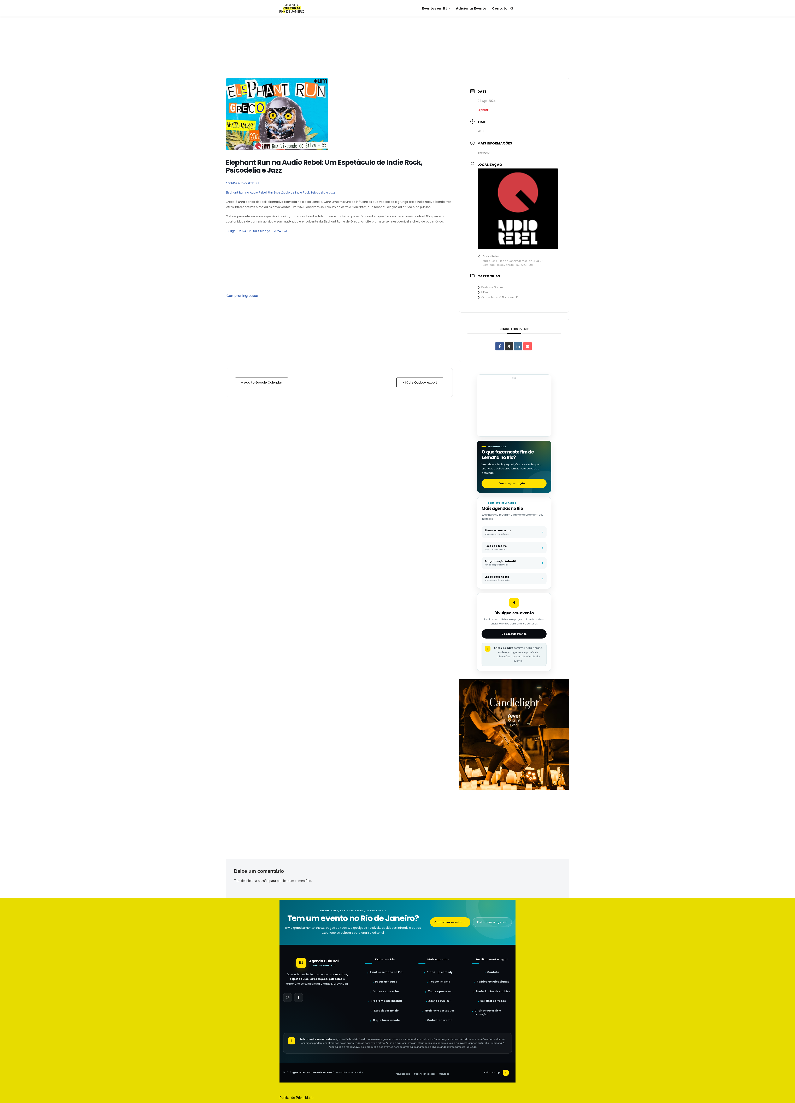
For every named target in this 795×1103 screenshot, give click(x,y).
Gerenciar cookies (424, 1073)
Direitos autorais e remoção (488, 1012)
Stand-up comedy (440, 972)
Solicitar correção (493, 1001)
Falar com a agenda (492, 922)
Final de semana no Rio (386, 972)
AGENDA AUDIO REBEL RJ (242, 183)
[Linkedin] (518, 346)
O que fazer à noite (386, 1020)
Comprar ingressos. (242, 295)
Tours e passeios (440, 991)
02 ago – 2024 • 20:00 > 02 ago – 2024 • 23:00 (258, 231)
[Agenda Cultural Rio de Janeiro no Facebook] (298, 997)
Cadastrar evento (514, 634)
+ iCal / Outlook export (419, 382)
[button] (449, 8)
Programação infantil (386, 1001)
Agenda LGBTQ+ (439, 1001)
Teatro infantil (439, 981)
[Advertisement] (397, 47)
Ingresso (484, 152)
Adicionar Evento (471, 8)
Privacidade (403, 1073)
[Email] (527, 346)
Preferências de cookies (493, 991)
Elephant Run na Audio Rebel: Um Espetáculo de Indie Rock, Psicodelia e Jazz (280, 192)
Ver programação (514, 483)
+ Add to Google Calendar (261, 382)
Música (486, 292)
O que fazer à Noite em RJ (500, 297)
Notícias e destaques (439, 1010)
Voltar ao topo (495, 1073)
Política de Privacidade (493, 981)
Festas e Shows (492, 287)
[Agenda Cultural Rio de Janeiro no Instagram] (287, 997)
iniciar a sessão (257, 881)
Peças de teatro (386, 981)
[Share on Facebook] (499, 346)
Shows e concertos (386, 991)
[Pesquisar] (511, 8)
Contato (499, 8)
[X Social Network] (509, 346)
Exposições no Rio (386, 1010)
